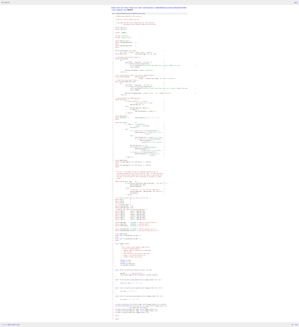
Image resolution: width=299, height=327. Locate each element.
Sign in (295, 2)
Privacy (13, 324)
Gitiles (9, 324)
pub (118, 7)
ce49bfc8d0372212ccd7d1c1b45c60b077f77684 (170, 7)
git (136, 7)
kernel (113, 7)
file (143, 13)
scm (122, 7)
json (296, 324)
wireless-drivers (148, 7)
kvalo (140, 7)
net (125, 10)
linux (126, 7)
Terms (18, 324)
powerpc (119, 10)
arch (113, 10)
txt (292, 324)
